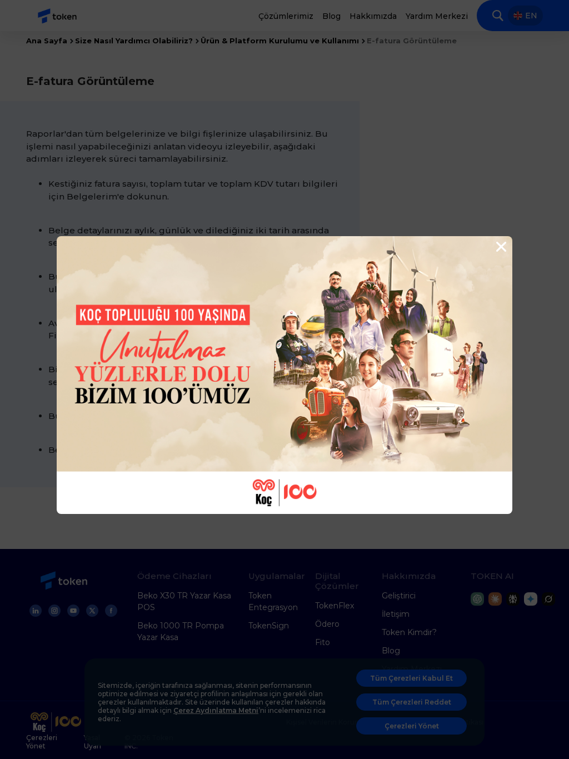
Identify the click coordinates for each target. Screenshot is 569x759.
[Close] (500, 247)
